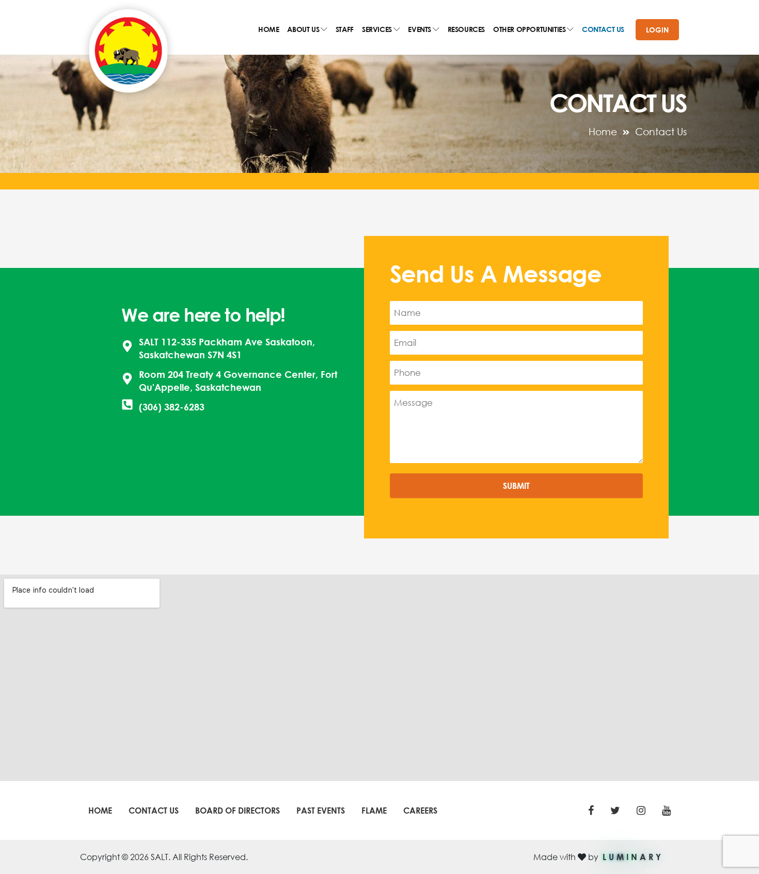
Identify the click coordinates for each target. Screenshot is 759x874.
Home (603, 131)
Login (657, 29)
